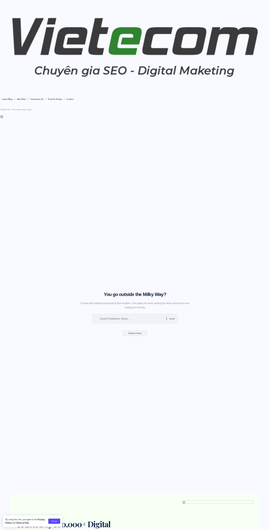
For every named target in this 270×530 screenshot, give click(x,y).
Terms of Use (22, 523)
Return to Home (135, 333)
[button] (54, 521)
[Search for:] (132, 318)
